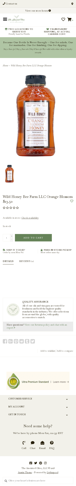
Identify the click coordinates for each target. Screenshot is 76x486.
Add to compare (65, 350)
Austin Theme (25, 472)
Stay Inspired (38, 52)
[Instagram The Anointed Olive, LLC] (45, 463)
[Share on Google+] (10, 341)
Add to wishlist (47, 350)
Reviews (26, 261)
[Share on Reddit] (21, 341)
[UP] (38, 381)
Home (5, 65)
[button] (15, 21)
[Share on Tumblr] (27, 341)
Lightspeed (52, 472)
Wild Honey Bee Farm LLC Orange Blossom (31, 65)
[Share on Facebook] (5, 341)
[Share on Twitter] (32, 341)
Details (8, 261)
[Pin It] (16, 341)
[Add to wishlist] (71, 201)
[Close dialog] (73, 3)
